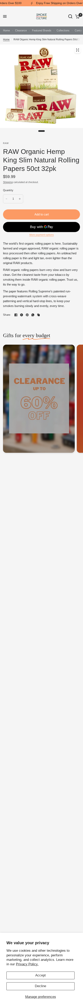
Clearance (21, 30)
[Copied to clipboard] (38, 314)
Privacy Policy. (27, 964)
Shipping (8, 182)
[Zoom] (78, 50)
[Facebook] (15, 314)
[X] (21, 314)
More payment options (41, 235)
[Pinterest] (27, 314)
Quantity (8, 190)
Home (6, 30)
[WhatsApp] (32, 314)
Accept (40, 975)
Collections (63, 30)
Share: (7, 314)
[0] (77, 16)
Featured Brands (41, 30)
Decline (40, 986)
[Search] (70, 16)
